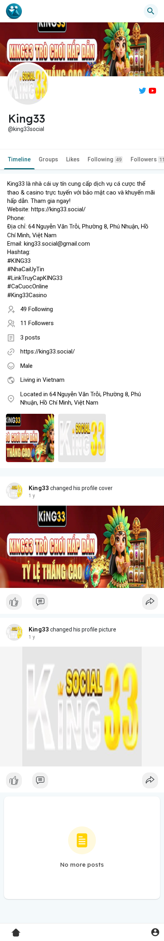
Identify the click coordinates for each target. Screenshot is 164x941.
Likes (73, 159)
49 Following (36, 309)
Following (104, 159)
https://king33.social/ (47, 351)
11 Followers (37, 323)
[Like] (82, 604)
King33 (39, 488)
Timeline (19, 159)
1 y (32, 495)
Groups (48, 159)
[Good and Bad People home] (14, 11)
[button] (155, 932)
